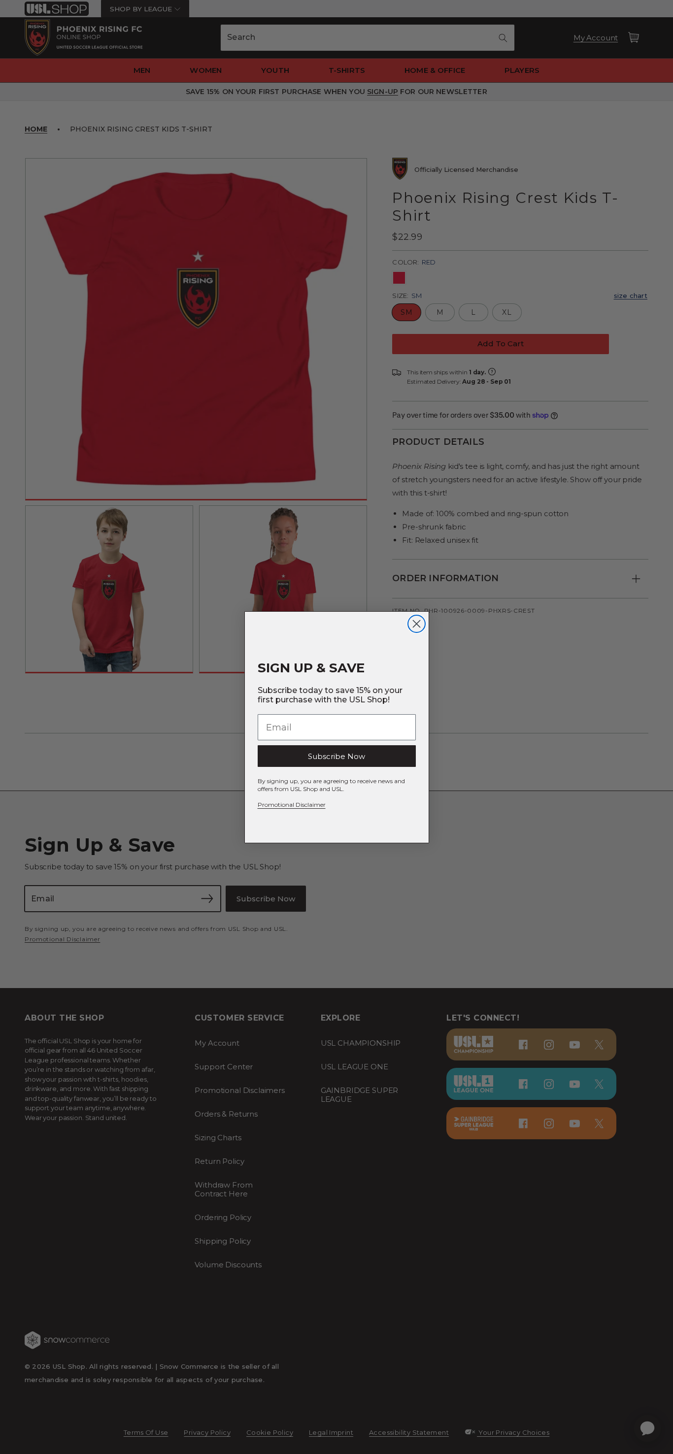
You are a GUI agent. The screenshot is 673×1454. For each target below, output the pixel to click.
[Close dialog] (416, 623)
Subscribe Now (336, 756)
